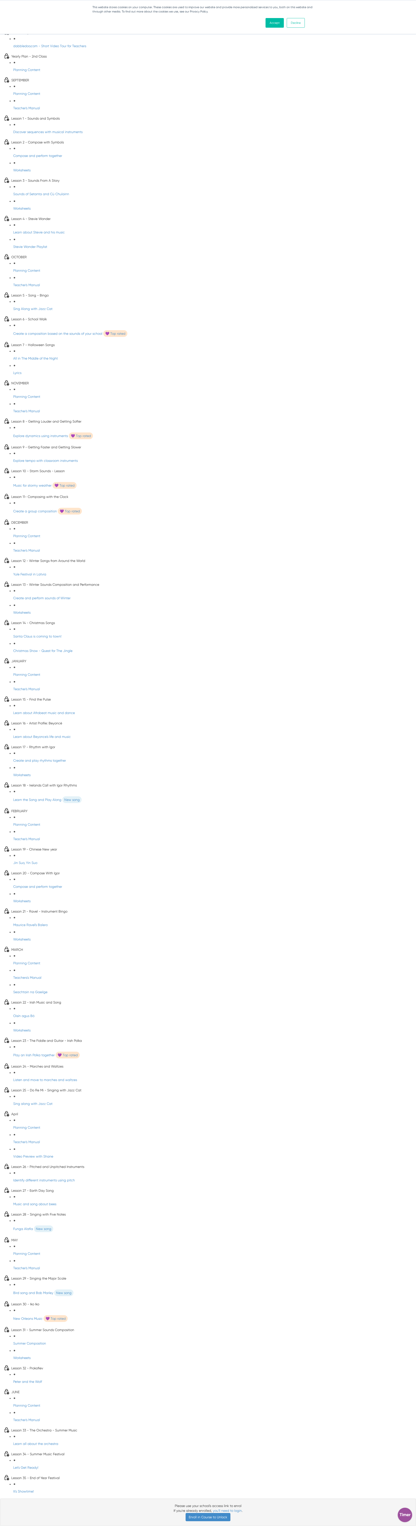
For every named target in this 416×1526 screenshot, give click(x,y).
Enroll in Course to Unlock (208, 1517)
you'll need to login (227, 1511)
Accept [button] (275, 23)
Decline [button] (296, 23)
